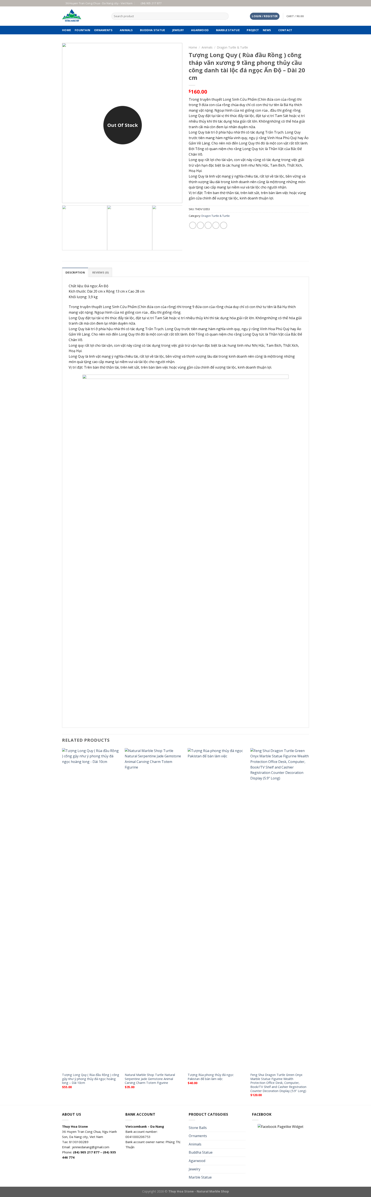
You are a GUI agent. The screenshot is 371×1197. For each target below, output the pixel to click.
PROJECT (253, 30)
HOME (66, 30)
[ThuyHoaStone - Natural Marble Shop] (83, 16)
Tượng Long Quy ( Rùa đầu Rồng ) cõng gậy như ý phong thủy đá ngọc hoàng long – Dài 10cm (90, 1079)
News (267, 30)
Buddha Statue (152, 30)
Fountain (82, 30)
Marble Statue (228, 30)
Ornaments (103, 30)
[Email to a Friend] (208, 225)
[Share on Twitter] (200, 225)
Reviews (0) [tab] (100, 272)
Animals (126, 30)
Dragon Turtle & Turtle (232, 47)
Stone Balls (198, 1127)
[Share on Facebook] (192, 225)
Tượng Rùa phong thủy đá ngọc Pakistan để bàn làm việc (211, 1077)
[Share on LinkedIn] (223, 225)
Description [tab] (75, 272)
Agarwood (200, 30)
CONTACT (285, 30)
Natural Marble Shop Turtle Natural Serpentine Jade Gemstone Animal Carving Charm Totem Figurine (150, 1079)
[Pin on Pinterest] (215, 225)
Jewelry (178, 30)
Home (193, 47)
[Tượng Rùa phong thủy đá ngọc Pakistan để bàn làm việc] (217, 909)
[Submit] (224, 16)
